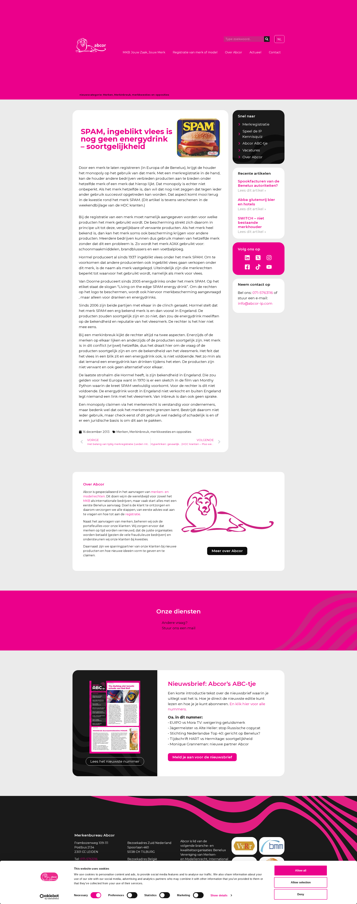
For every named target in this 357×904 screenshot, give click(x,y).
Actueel (255, 52)
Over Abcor (233, 52)
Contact (275, 52)
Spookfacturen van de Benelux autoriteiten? (258, 183)
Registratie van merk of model (195, 52)
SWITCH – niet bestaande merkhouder (251, 222)
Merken (108, 94)
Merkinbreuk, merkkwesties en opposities (141, 94)
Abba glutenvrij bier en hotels (256, 201)
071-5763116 (263, 292)
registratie (132, 514)
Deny (300, 894)
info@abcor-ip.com (255, 303)
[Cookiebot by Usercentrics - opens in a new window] (49, 897)
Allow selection (301, 882)
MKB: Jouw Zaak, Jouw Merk (144, 52)
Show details (218, 895)
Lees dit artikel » (252, 190)
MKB (86, 501)
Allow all (300, 870)
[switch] (132, 895)
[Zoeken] (267, 39)
